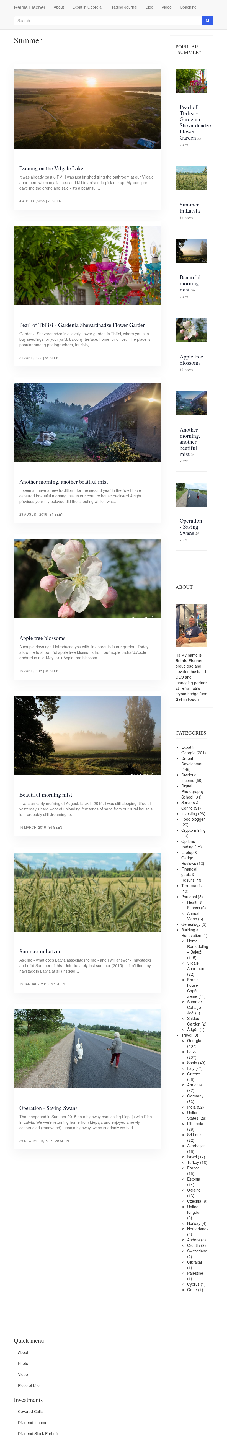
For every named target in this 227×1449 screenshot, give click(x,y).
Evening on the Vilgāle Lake (51, 168)
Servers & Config (189, 805)
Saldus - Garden (194, 1021)
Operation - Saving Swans (48, 1108)
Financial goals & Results (189, 874)
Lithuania (195, 1123)
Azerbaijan (196, 1145)
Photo (23, 1363)
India (191, 1107)
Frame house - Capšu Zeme (193, 988)
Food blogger (193, 819)
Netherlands (197, 1228)
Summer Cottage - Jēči (195, 1007)
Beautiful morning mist (45, 794)
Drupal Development (193, 760)
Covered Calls (30, 1411)
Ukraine (194, 1190)
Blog (149, 7)
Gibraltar (194, 1262)
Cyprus (193, 1284)
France (193, 1168)
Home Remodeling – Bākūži (197, 946)
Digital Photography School (192, 791)
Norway (193, 1223)
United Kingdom (195, 1209)
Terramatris (190, 688)
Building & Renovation (191, 932)
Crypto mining (193, 830)
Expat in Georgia (87, 7)
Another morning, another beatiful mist (63, 481)
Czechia (194, 1201)
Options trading (188, 843)
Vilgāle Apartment (196, 965)
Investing (189, 813)
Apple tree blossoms (42, 638)
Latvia (192, 1051)
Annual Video (193, 915)
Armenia (194, 1085)
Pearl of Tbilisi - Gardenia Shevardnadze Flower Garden (82, 325)
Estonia (193, 1179)
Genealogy (190, 924)
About (59, 7)
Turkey (193, 1162)
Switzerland (197, 1251)
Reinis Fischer (29, 7)
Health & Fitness (194, 904)
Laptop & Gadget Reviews (189, 857)
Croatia (193, 1245)
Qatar (192, 1289)
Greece (193, 1073)
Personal (189, 896)
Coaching (188, 7)
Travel (186, 1035)
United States (192, 1115)
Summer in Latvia (39, 951)
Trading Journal (123, 7)
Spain (192, 1062)
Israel (192, 1156)
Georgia (194, 1040)
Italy (190, 1068)
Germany (195, 1096)
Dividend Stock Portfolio (39, 1433)
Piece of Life (29, 1385)
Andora (193, 1240)
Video (167, 7)
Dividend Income (189, 777)
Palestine (195, 1273)
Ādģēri (192, 1029)
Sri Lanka (195, 1134)
